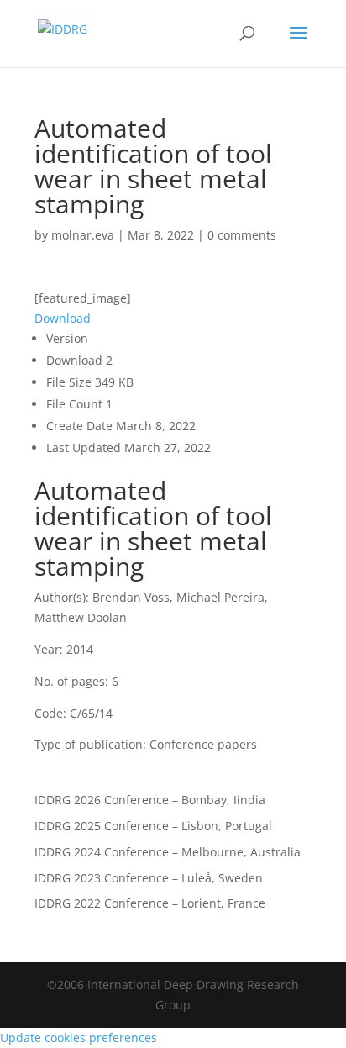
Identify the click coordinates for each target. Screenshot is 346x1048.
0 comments (241, 235)
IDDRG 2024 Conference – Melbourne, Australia (167, 852)
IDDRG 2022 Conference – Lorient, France (149, 903)
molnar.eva (82, 235)
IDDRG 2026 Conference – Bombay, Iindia (149, 800)
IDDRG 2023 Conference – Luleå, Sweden (148, 878)
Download (62, 318)
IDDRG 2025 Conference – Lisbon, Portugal (153, 826)
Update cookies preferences (78, 1037)
